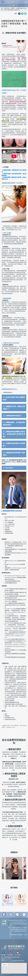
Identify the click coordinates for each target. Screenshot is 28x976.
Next (23, 868)
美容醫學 (13, 8)
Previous (4, 868)
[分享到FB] (19, 13)
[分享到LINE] (22, 13)
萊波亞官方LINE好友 (9, 461)
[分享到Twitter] (25, 13)
